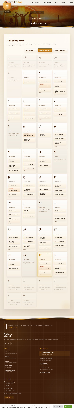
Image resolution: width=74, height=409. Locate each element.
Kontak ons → (9, 397)
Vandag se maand (45, 50)
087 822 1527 (9, 388)
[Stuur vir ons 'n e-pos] (11, 343)
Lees (56, 2)
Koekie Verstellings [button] (58, 406)
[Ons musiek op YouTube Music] (8, 343)
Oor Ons (38, 2)
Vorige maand (30, 50)
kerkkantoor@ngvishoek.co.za (13, 393)
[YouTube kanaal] (5, 343)
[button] (7, 8)
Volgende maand (60, 50)
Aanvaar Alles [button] (68, 406)
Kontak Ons (64, 2)
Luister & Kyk (48, 2)
